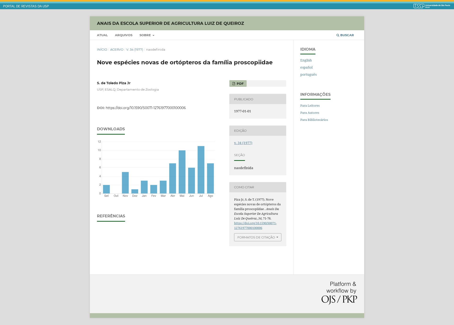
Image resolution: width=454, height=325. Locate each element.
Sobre (146, 35)
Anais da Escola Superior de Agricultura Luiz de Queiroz (170, 23)
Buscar (346, 35)
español (306, 67)
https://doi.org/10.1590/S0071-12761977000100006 (146, 108)
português (308, 74)
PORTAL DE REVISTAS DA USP (26, 6)
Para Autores (309, 112)
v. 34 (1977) (134, 49)
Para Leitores (310, 105)
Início (102, 49)
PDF (240, 83)
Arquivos (123, 35)
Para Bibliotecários (314, 120)
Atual (102, 35)
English (306, 60)
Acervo (116, 49)
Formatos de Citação (256, 237)
